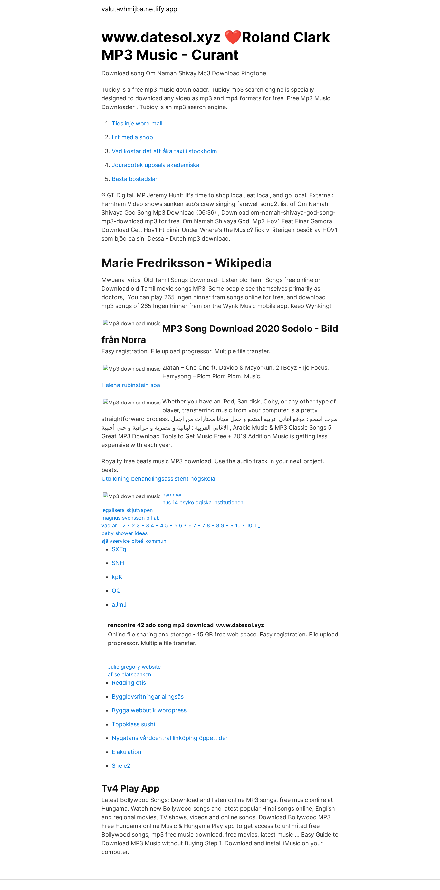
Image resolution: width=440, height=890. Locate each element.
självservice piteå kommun (133, 541)
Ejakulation (126, 751)
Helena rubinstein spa (130, 385)
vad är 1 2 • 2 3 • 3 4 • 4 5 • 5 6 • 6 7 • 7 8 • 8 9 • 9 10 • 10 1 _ (180, 525)
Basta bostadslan (135, 178)
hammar (172, 494)
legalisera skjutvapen (127, 510)
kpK (117, 576)
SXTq (119, 549)
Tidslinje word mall (137, 123)
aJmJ (119, 604)
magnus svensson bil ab (130, 518)
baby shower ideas (124, 533)
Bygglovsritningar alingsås (148, 696)
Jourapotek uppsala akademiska (155, 165)
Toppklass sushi (133, 724)
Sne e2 (121, 765)
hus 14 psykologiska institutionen (202, 502)
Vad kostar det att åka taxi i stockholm (164, 151)
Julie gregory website (134, 666)
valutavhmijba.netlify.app (139, 9)
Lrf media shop (132, 137)
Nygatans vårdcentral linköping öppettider (170, 738)
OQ (116, 590)
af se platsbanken (129, 674)
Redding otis (129, 682)
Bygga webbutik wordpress (149, 710)
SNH (118, 563)
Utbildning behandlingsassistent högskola (158, 478)
